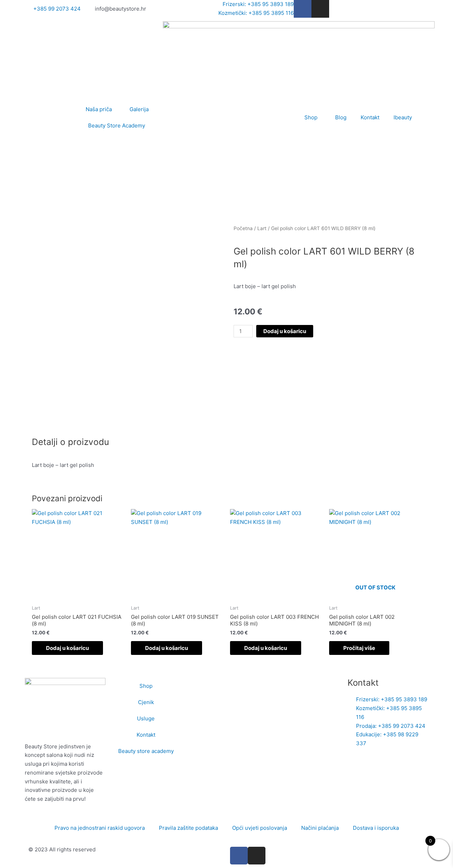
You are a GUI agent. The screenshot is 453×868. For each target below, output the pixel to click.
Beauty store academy (146, 751)
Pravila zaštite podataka (188, 827)
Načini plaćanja (320, 827)
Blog (340, 117)
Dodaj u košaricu (284, 331)
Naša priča (99, 109)
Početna (243, 228)
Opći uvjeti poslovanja (259, 827)
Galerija (139, 109)
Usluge (146, 718)
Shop (310, 117)
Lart (261, 228)
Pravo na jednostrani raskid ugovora (100, 827)
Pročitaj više (359, 648)
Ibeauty (403, 117)
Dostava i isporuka (376, 827)
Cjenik (146, 702)
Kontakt (370, 117)
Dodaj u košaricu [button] (67, 648)
